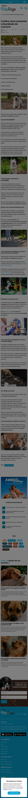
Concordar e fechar (14, 793)
